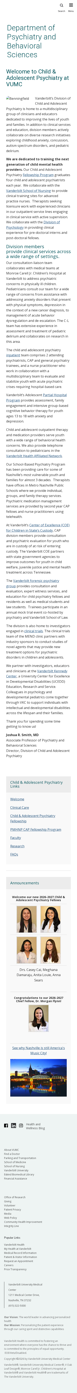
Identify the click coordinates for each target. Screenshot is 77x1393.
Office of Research (14, 1197)
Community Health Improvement (23, 1222)
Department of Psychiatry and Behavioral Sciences (31, 41)
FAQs (14, 854)
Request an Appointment (18, 1261)
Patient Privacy (12, 1209)
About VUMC (11, 1150)
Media (7, 1213)
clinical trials (33, 631)
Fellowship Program (38, 175)
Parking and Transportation (20, 1158)
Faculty (15, 837)
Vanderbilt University (16, 1170)
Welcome (17, 799)
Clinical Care (19, 807)
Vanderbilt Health (14, 1244)
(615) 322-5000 (17, 1305)
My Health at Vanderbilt (17, 1249)
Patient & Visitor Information (20, 1257)
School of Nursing (14, 1166)
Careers (8, 1265)
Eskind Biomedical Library (19, 1174)
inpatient (13, 355)
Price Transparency (15, 1269)
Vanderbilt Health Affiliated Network (34, 456)
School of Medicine (15, 1162)
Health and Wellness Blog (35, 1126)
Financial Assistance (15, 1178)
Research (17, 846)
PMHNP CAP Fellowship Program (35, 829)
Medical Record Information (20, 1253)
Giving (7, 1201)
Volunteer (9, 1205)
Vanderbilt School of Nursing (28, 190)
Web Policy (10, 1218)
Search (61, 11)
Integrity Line (11, 1226)
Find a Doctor (12, 1154)
